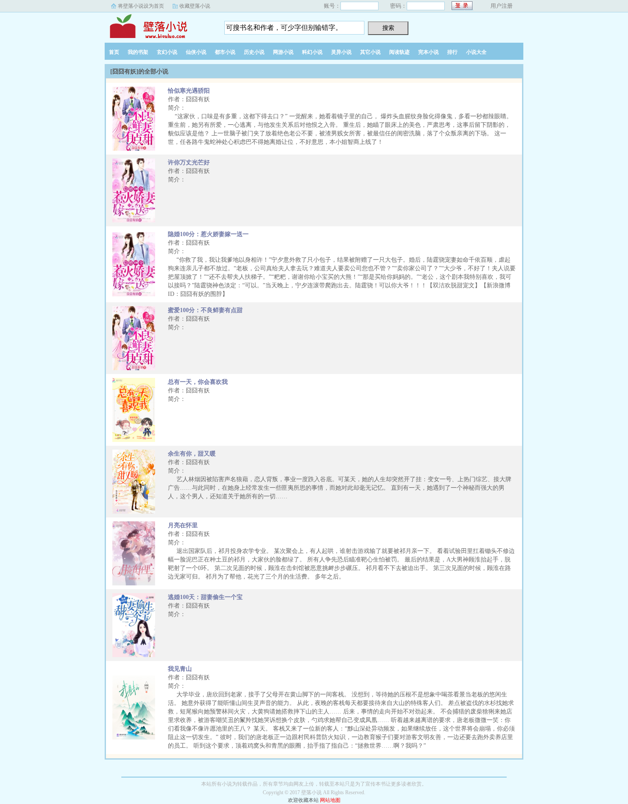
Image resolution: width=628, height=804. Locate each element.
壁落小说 (158, 25)
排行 (452, 52)
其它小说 (370, 52)
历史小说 (254, 52)
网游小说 (283, 52)
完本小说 (428, 52)
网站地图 (330, 800)
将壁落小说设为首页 (141, 6)
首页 (114, 52)
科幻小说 (312, 52)
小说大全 (476, 52)
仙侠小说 (196, 52)
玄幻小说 (167, 52)
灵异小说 (341, 52)
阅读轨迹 (399, 52)
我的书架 (138, 52)
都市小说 (225, 52)
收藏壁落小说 (194, 6)
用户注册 (501, 6)
